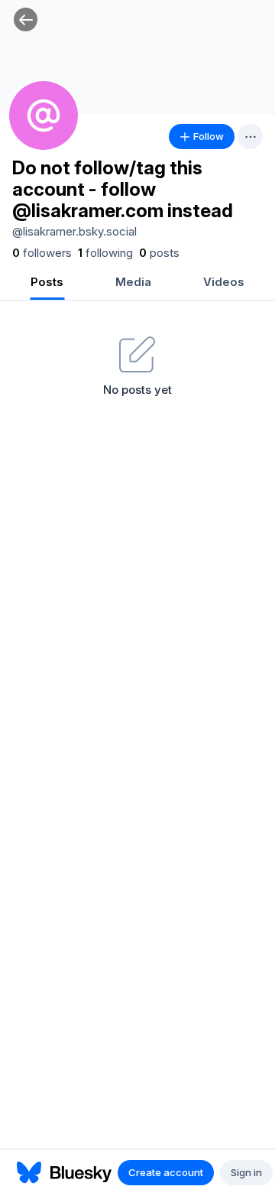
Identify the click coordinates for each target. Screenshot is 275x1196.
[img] (137, 57)
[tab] (47, 283)
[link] (42, 253)
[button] (25, 19)
